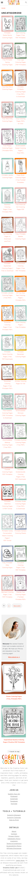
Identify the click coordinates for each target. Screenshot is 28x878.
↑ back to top (14, 751)
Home (3, 8)
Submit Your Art (14, 794)
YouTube (14, 803)
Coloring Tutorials (14, 817)
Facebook (14, 801)
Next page (17, 606)
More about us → (14, 657)
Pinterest (14, 796)
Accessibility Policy (14, 846)
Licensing (14, 841)
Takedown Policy (14, 838)
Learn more (20, 860)
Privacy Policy (14, 836)
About (14, 831)
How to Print (14, 820)
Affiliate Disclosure (14, 848)
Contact (14, 834)
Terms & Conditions (14, 843)
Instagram (14, 799)
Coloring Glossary (14, 815)
